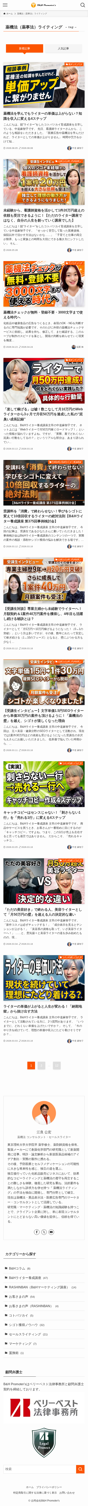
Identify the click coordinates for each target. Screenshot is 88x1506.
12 (57, 1065)
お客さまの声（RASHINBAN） (34, 1306)
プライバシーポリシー (49, 1487)
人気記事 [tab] (63, 48)
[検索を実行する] (80, 1469)
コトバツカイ (21, 1315)
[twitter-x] (44, 1232)
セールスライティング (28, 1334)
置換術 (16, 1353)
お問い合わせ (67, 1492)
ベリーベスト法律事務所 (47, 1384)
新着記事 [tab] (24, 48)
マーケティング (23, 1343)
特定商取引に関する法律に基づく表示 (35, 1492)
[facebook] (37, 1232)
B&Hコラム (19, 1268)
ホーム (30, 1487)
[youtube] (51, 1232)
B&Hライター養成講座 (28, 1278)
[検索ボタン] (83, 5)
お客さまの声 (22, 1296)
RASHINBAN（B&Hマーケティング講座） (42, 1287)
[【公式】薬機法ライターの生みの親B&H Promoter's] (44, 5)
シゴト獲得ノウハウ (26, 1325)
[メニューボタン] (5, 5)
